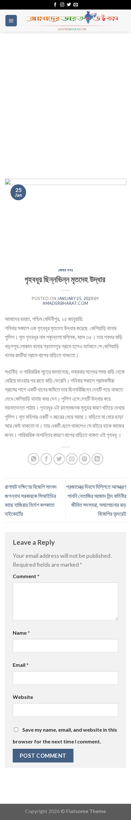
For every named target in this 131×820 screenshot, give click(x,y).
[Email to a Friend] (72, 459)
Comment (26, 576)
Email (21, 665)
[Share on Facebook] (46, 459)
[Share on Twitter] (59, 459)
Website (23, 697)
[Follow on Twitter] (69, 5)
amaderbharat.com (65, 303)
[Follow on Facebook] (55, 5)
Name (21, 633)
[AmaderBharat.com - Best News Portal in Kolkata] (71, 21)
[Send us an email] (75, 5)
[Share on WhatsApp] (33, 459)
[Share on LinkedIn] (97, 459)
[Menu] (11, 20)
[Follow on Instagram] (62, 5)
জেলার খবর (65, 270)
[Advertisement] (65, 100)
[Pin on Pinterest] (85, 459)
